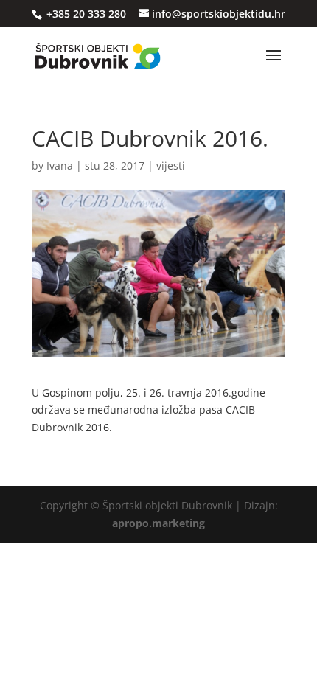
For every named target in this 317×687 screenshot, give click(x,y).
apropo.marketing (158, 523)
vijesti (170, 165)
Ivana (59, 165)
